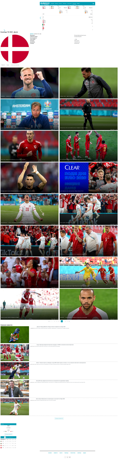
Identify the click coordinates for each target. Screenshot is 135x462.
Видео (78, 3)
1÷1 (8, 431)
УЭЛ (3, 443)
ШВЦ (3, 445)
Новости (56, 3)
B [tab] (6, 437)
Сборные (74, 3)
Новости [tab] (3, 65)
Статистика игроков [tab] (15, 65)
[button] (40, 18)
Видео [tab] (8, 65)
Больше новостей (59, 418)
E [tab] (10, 437)
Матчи (60, 3)
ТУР (3, 447)
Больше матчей (8, 434)
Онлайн (52, 3)
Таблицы (64, 3)
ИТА (4, 431)
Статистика (69, 3)
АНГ (12, 431)
